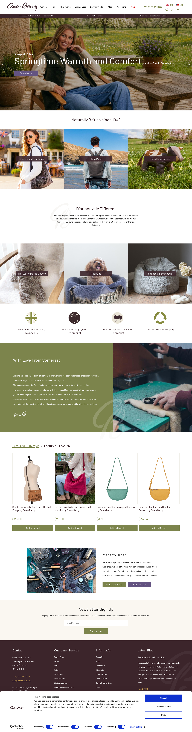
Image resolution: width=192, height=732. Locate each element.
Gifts (109, 7)
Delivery (57, 661)
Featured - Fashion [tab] (57, 446)
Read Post (143, 688)
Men (53, 7)
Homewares (65, 7)
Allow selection (164, 706)
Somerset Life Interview (151, 657)
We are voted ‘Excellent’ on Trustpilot (153, 16)
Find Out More (114, 584)
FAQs (56, 666)
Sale (133, 7)
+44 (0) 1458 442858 (153, 6)
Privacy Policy (101, 674)
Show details (136, 727)
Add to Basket (33, 528)
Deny (163, 715)
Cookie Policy (101, 678)
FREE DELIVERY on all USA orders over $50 (36, 16)
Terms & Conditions (104, 683)
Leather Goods (96, 7)
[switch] (75, 727)
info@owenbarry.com (21, 680)
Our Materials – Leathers (64, 687)
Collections (121, 7)
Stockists (100, 670)
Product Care (59, 678)
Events (98, 687)
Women (43, 7)
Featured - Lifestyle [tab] (25, 446)
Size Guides (58, 674)
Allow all (163, 698)
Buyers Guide (59, 657)
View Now (21, 77)
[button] (167, 9)
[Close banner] (188, 695)
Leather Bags (80, 7)
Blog (98, 661)
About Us (99, 657)
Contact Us (139, 584)
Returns (57, 670)
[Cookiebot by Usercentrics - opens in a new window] (16, 727)
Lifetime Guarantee (95, 16)
